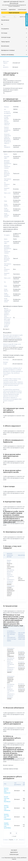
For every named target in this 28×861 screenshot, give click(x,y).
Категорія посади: (5, 37)
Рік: (2, 24)
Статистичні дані (22, 9)
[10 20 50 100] (13, 833)
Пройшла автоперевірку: (7, 54)
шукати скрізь (23, 16)
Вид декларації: (5, 20)
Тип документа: (5, 28)
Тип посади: (4, 33)
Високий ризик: (5, 46)
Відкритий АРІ (12, 9)
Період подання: (5, 41)
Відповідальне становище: (8, 50)
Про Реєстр (4, 9)
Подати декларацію (14, 12)
